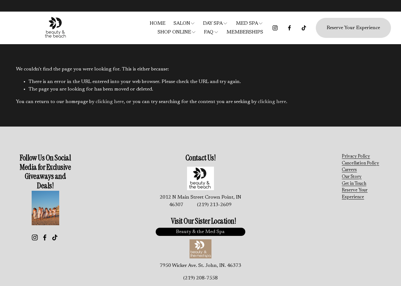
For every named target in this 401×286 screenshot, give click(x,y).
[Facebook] (289, 28)
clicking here (110, 101)
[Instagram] (275, 28)
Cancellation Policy (360, 163)
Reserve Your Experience (353, 27)
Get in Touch (354, 183)
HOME (157, 23)
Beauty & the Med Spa (200, 231)
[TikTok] (304, 28)
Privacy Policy (356, 156)
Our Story (352, 176)
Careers (349, 170)
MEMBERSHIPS (245, 32)
